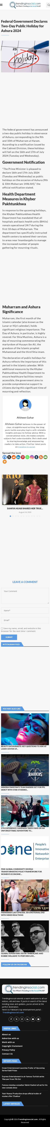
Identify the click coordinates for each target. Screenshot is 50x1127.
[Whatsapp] (27, 457)
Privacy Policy (8, 1050)
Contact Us (7, 1054)
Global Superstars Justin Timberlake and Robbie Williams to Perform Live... (22, 954)
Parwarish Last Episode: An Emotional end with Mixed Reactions (23, 913)
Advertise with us (10, 1038)
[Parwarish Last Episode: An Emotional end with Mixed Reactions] (25, 895)
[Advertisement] (25, 100)
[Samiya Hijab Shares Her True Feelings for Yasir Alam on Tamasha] (25, 490)
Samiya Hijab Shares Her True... (25, 508)
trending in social (26, 447)
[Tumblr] (36, 457)
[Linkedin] (18, 457)
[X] (9, 457)
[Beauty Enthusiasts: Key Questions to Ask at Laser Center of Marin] (25, 729)
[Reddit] (14, 457)
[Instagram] (32, 457)
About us (6, 1034)
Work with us (8, 1042)
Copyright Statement (12, 1046)
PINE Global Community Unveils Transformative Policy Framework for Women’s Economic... (21, 871)
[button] (4, 495)
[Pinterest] (23, 457)
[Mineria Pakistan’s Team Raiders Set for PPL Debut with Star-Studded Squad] (25, 770)
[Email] (45, 457)
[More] (5, 462)
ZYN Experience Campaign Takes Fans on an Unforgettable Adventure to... (23, 829)
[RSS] (41, 457)
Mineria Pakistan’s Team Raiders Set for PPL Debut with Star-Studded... (23, 788)
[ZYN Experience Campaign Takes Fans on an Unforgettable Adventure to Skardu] (25, 811)
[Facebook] (5, 457)
